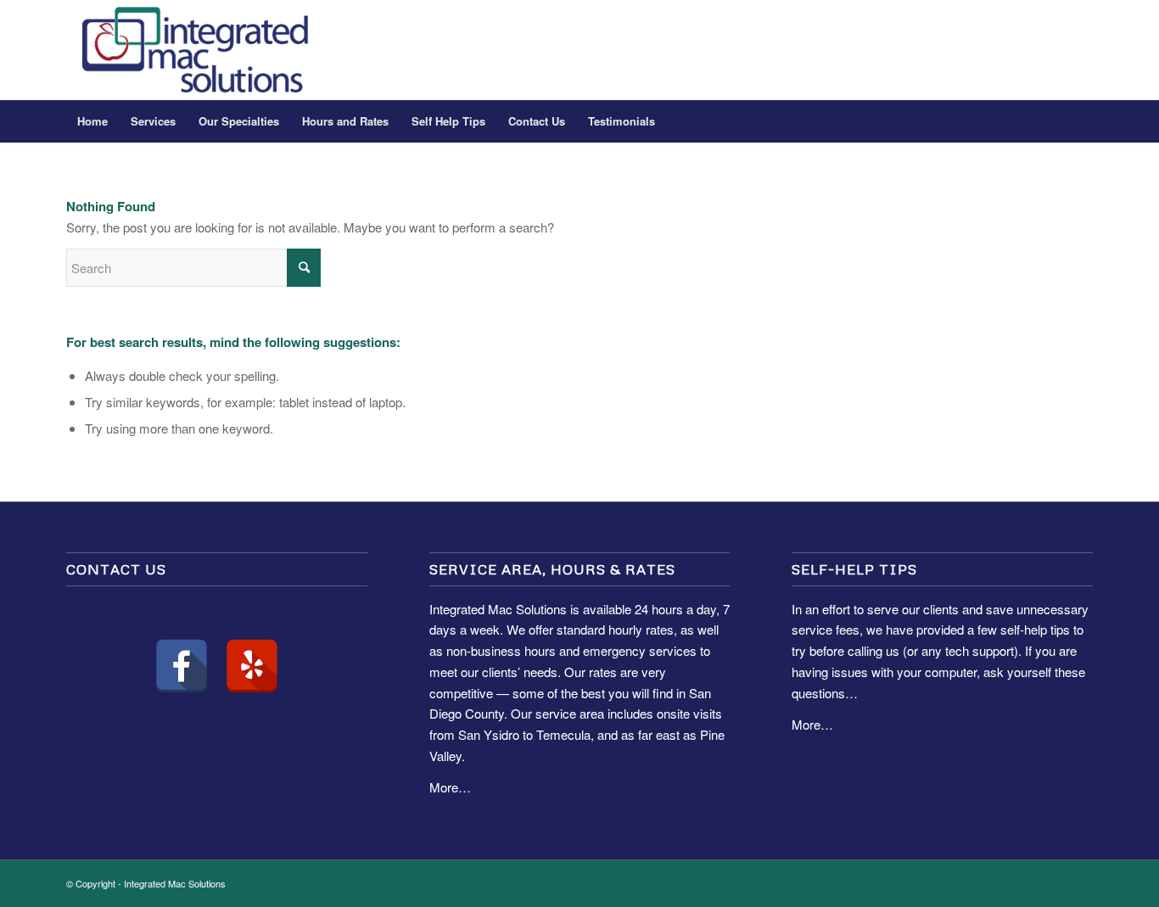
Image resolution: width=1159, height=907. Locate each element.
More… (450, 787)
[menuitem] (92, 121)
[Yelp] (252, 666)
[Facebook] (181, 666)
